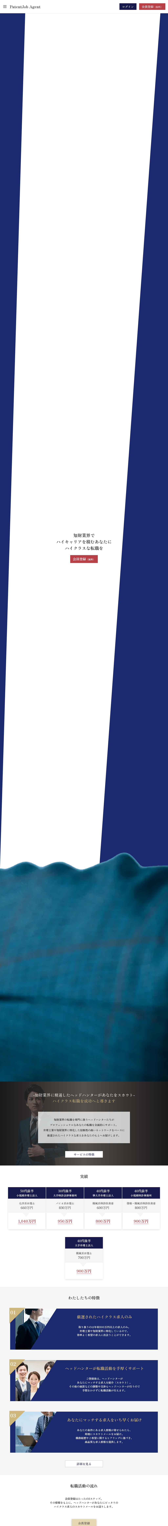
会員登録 (84, 559)
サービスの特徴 (84, 1154)
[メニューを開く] (5, 6)
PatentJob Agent (25, 6)
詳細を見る (84, 1464)
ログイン (128, 6)
